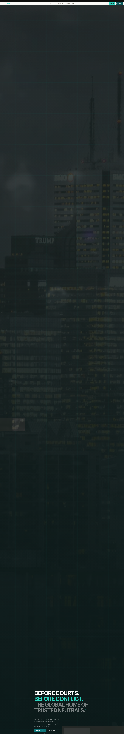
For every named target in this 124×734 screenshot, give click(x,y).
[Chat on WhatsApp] (121, 729)
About (73, 3)
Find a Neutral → (112, 3)
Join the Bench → (119, 3)
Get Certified (68, 3)
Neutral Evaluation (53, 3)
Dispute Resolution (61, 3)
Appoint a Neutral (40, 730)
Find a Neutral (52, 730)
